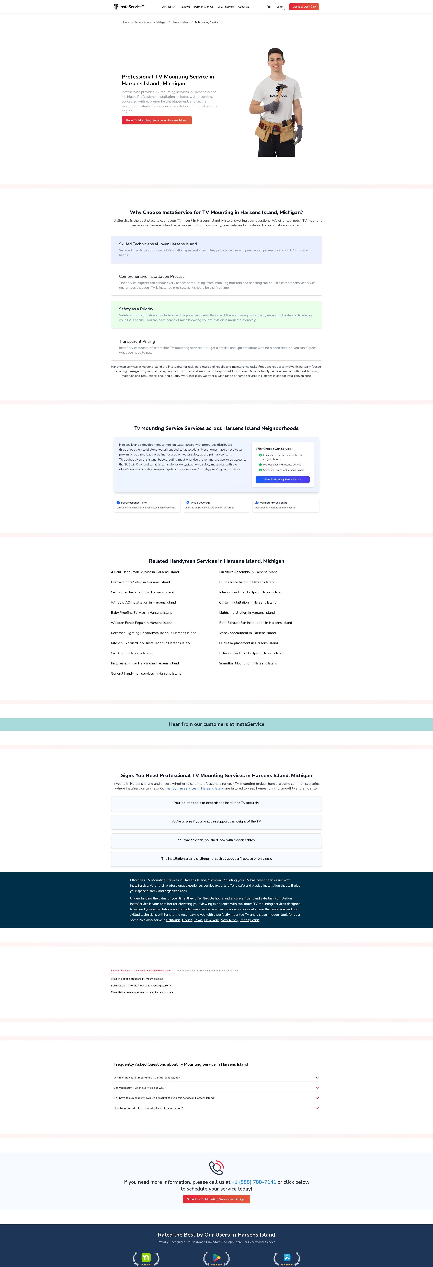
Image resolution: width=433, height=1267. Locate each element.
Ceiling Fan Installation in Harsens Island (142, 592)
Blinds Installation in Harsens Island (247, 582)
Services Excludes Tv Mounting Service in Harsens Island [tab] (207, 970)
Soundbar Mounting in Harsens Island (248, 663)
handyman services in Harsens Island (195, 788)
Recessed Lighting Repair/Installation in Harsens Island (153, 633)
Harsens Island (180, 22)
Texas (198, 920)
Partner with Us (203, 7)
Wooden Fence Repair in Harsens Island (142, 622)
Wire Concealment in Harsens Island (247, 633)
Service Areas (142, 22)
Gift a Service (226, 7)
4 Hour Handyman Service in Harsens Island (145, 572)
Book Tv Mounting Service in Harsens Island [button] (157, 120)
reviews (185, 7)
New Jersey (229, 920)
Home (125, 22)
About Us (243, 7)
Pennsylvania (249, 920)
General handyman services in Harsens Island (146, 673)
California (173, 920)
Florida (187, 920)
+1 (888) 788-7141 (254, 1182)
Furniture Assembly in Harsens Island (248, 572)
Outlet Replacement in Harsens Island (248, 643)
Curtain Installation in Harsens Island (248, 602)
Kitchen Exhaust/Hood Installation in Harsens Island (151, 643)
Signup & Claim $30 (304, 7)
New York (211, 920)
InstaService (139, 885)
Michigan (161, 22)
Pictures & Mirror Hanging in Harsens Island (145, 663)
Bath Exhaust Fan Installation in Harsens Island (255, 622)
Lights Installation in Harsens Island (247, 612)
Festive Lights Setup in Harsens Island (140, 582)
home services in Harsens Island (259, 376)
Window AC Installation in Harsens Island (143, 602)
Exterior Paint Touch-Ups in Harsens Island (252, 653)
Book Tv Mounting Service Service (283, 479)
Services (167, 7)
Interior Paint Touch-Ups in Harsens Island (251, 592)
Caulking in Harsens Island (131, 653)
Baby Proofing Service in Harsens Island (142, 612)
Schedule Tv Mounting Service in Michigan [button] (216, 1199)
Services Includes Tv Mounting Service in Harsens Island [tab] (141, 970)
